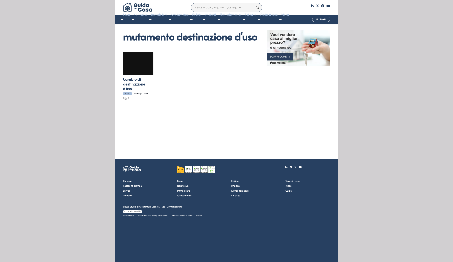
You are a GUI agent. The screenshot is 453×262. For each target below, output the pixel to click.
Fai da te (235, 196)
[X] (317, 5)
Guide (288, 191)
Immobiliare (183, 191)
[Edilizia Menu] (191, 19)
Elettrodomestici (240, 191)
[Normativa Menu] (133, 19)
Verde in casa (292, 181)
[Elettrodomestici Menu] (219, 19)
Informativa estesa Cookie (182, 215)
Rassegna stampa (132, 186)
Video (288, 186)
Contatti (127, 196)
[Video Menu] (280, 19)
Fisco (180, 181)
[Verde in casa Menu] (259, 19)
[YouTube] (328, 5)
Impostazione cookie (132, 211)
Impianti (235, 186)
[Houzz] (312, 5)
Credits (199, 215)
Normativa (182, 186)
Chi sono (127, 181)
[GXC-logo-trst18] (137, 7)
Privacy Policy (128, 215)
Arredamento (184, 196)
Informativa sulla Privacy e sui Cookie (152, 215)
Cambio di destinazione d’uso (134, 83)
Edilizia (235, 181)
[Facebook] (322, 5)
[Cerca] (257, 7)
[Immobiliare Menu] (150, 19)
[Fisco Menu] (122, 19)
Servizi (126, 191)
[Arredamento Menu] (170, 19)
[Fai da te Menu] (244, 19)
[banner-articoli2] (298, 48)
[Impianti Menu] (204, 19)
